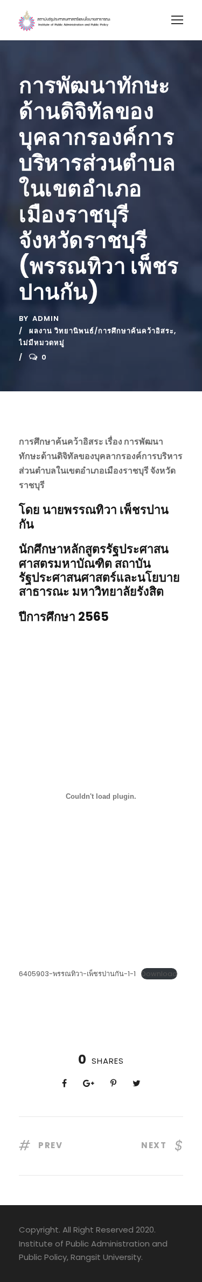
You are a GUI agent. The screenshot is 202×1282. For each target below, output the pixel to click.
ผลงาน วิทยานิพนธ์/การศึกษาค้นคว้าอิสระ (101, 331)
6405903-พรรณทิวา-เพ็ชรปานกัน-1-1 (77, 973)
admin (45, 318)
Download (159, 973)
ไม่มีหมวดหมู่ (42, 343)
